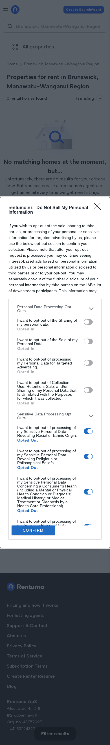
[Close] (99, 208)
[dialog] (55, 372)
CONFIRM (33, 530)
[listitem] (55, 309)
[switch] (88, 322)
